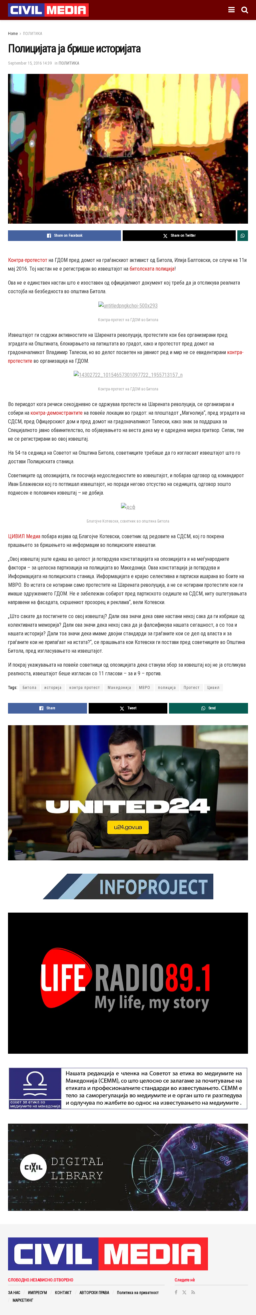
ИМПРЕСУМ (37, 1292)
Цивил (213, 687)
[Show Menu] (231, 10)
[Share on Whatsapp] (242, 235)
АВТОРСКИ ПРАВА (94, 1292)
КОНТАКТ (63, 1292)
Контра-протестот (27, 260)
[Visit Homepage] (48, 10)
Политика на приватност (138, 1292)
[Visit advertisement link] (128, 792)
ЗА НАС (14, 1292)
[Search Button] (244, 10)
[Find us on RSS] (193, 1292)
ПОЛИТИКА (32, 33)
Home (13, 33)
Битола (30, 687)
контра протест (84, 687)
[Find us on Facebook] (176, 1292)
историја (53, 687)
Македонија (119, 687)
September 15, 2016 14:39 (30, 63)
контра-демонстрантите (57, 413)
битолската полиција (152, 269)
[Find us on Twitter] (184, 1292)
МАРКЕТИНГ (23, 1300)
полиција (167, 687)
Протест (192, 687)
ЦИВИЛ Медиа (24, 536)
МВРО (144, 687)
